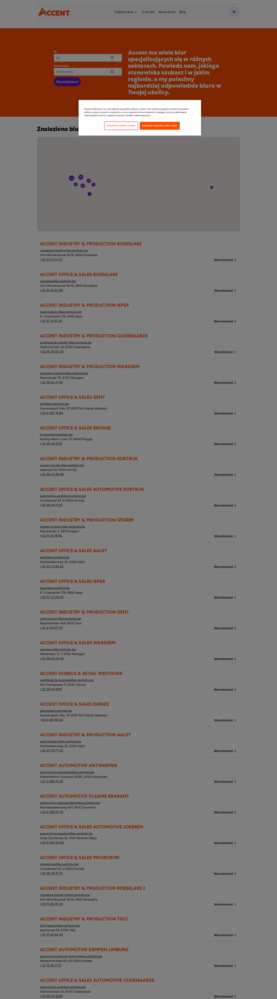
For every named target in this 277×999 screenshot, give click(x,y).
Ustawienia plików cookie (121, 125)
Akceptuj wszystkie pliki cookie (160, 125)
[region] (140, 118)
